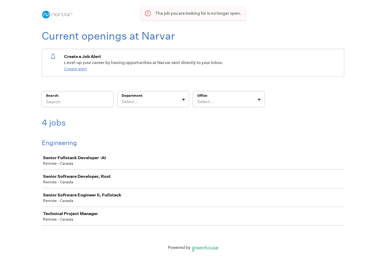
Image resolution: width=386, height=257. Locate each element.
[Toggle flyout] (183, 100)
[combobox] (197, 102)
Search (52, 95)
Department (132, 95)
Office (202, 95)
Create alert (75, 68)
